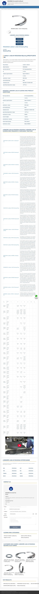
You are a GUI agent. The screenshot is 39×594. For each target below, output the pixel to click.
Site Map (11, 591)
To (4, 509)
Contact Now (19, 39)
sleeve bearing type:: (7, 121)
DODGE (21, 476)
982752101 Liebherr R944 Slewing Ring (11, 237)
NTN (4, 470)
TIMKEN (4, 473)
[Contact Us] (36, 297)
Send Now (15, 527)
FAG (20, 470)
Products (5, 9)
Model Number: (6, 67)
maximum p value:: (6, 123)
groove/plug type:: (6, 80)
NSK (4, 468)
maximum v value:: (7, 78)
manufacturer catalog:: (7, 119)
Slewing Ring (9, 9)
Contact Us (7, 591)
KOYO (21, 473)
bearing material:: (6, 69)
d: (3, 76)
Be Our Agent (19, 44)
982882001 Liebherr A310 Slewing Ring (11, 267)
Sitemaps (14, 591)
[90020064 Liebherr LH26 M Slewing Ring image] (19, 20)
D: (3, 71)
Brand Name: (5, 64)
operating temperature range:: (9, 84)
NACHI (4, 476)
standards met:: (6, 82)
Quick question (5, 515)
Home (2, 9)
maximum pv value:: (7, 114)
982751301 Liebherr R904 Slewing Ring (11, 244)
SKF (20, 468)
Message (5, 517)
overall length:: (6, 116)
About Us (3, 591)
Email (5, 506)
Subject (5, 511)
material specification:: (7, 73)
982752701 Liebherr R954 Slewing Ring (11, 208)
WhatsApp (20, 41)
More (20, 540)
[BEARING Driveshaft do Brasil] (4, 3)
